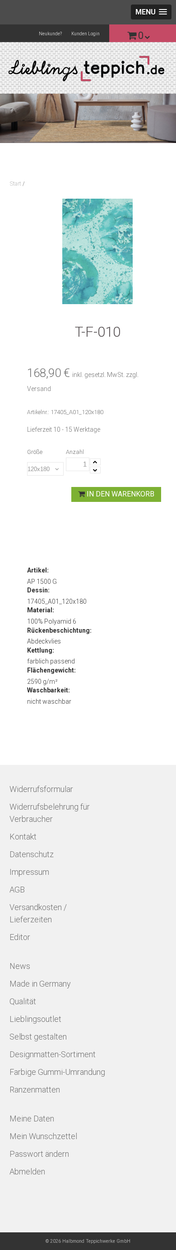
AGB (17, 889)
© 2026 (88, 1241)
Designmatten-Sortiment (52, 1054)
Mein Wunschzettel (43, 1136)
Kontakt (23, 836)
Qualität (22, 1001)
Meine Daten (31, 1118)
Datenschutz (31, 854)
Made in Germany (40, 983)
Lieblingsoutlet (35, 1019)
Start (15, 184)
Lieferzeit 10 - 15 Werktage (63, 429)
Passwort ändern (39, 1154)
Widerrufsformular (41, 789)
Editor (19, 937)
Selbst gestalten (38, 1036)
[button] (151, 12)
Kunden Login (85, 33)
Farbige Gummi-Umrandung (57, 1072)
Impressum (29, 872)
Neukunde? (50, 33)
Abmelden (27, 1171)
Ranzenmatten (34, 1089)
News (19, 966)
